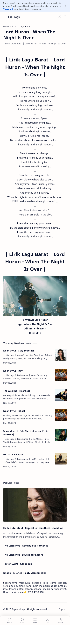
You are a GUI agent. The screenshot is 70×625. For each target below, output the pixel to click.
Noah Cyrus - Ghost (14, 410)
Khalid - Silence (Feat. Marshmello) (24, 572)
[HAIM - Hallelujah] (61, 458)
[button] (59, 16)
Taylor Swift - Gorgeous (17, 563)
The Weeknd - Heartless (16, 390)
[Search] (65, 16)
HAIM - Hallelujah (13, 454)
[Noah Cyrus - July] (61, 375)
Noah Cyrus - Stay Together (18, 350)
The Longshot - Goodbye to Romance (25, 545)
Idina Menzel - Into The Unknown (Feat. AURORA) (25, 432)
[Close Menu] (66, 6)
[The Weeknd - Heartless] (61, 395)
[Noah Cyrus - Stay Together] (61, 355)
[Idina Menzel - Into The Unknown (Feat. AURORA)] (61, 435)
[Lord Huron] (35, 296)
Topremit (8, 8)
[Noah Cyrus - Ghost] (61, 415)
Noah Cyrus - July (13, 370)
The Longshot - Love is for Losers (23, 554)
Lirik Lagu (14, 17)
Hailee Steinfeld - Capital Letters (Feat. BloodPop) (33, 528)
